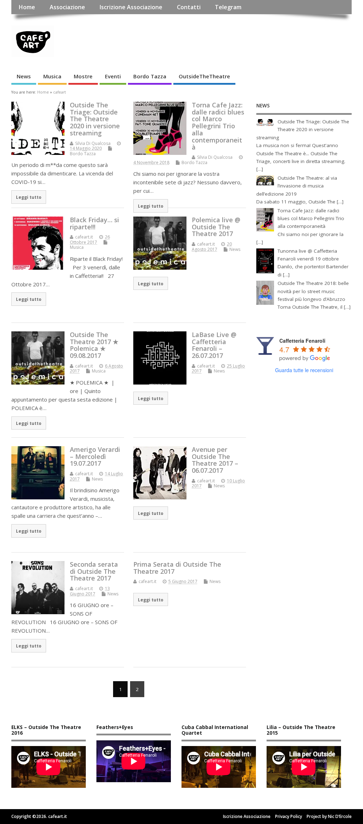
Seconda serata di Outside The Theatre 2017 (94, 571)
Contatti (189, 7)
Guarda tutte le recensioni (304, 370)
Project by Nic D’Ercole (329, 816)
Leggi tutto (28, 197)
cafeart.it (84, 237)
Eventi (113, 76)
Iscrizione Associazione (130, 7)
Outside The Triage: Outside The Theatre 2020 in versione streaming (95, 119)
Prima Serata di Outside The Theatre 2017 (177, 568)
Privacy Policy (288, 816)
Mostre (83, 76)
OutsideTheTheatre (204, 76)
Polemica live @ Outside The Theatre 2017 (216, 226)
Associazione (67, 7)
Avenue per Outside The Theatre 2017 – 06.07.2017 (215, 460)
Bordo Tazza (149, 76)
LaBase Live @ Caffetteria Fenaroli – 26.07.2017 (214, 345)
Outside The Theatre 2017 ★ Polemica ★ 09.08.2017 (94, 345)
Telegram (228, 7)
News (24, 76)
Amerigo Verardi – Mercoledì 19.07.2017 (95, 456)
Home (26, 7)
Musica (52, 76)
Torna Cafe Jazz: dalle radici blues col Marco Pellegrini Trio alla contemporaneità (218, 126)
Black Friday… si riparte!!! (94, 223)
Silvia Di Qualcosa (93, 143)
